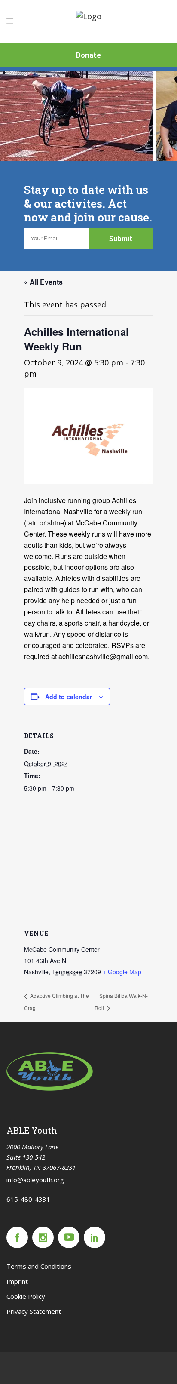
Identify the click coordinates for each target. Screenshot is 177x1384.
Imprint (17, 1281)
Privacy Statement (33, 1311)
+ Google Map (122, 971)
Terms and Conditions (38, 1266)
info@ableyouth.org (35, 1179)
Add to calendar (68, 696)
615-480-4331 (28, 1199)
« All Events (43, 282)
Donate (88, 55)
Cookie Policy (25, 1296)
